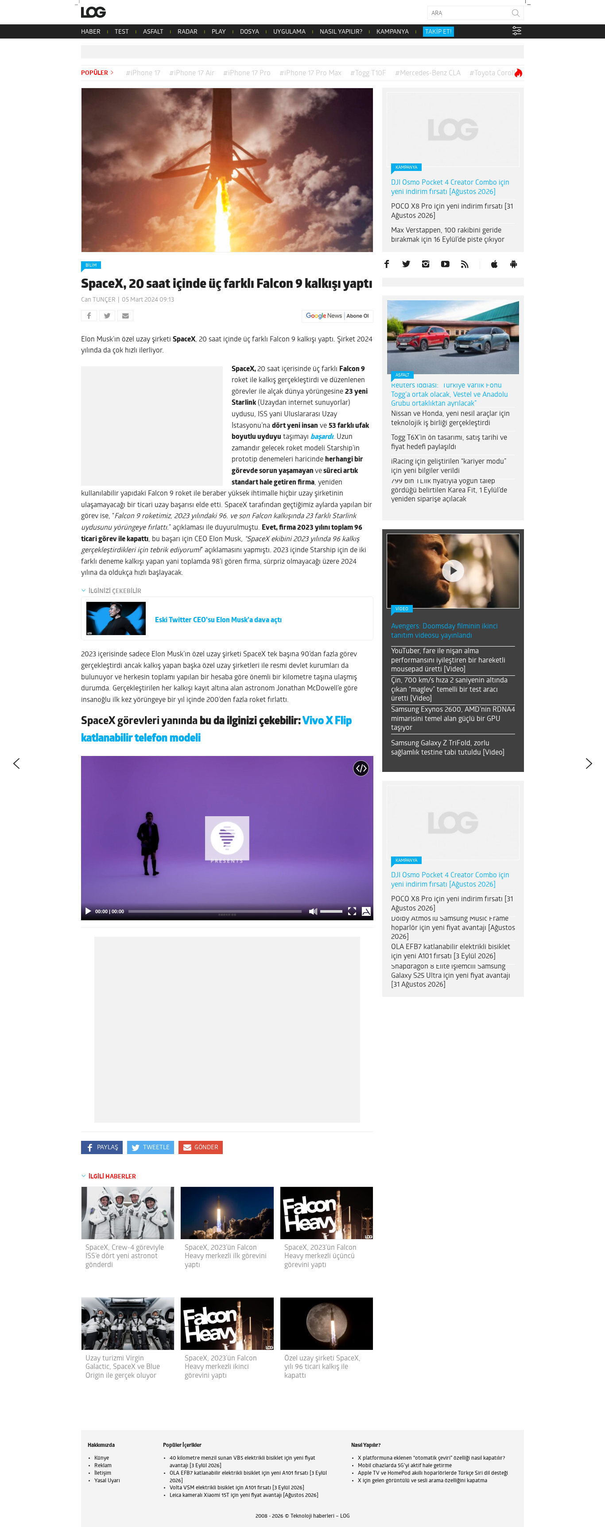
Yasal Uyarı (107, 1481)
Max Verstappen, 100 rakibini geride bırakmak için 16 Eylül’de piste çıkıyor (447, 235)
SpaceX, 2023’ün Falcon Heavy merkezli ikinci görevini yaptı (221, 1367)
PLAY (219, 32)
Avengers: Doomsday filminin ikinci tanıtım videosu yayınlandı (444, 631)
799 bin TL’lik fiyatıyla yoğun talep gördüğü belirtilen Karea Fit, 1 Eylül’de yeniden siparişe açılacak (449, 491)
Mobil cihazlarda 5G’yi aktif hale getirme (405, 1466)
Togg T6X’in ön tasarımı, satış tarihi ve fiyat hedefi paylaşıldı (449, 442)
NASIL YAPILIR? (341, 32)
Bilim (91, 265)
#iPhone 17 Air (191, 73)
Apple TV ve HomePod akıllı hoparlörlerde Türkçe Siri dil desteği (433, 1473)
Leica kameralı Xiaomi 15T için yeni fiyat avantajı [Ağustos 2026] (244, 1495)
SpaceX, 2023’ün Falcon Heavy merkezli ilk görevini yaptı (226, 1256)
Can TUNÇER (98, 300)
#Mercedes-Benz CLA (428, 73)
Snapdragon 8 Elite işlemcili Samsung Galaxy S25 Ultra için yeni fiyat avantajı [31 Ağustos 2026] (450, 976)
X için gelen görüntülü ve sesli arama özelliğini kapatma (422, 1481)
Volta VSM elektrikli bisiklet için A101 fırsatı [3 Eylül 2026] (237, 1488)
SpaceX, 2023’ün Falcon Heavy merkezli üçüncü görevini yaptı (320, 1256)
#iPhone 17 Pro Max (310, 73)
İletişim (102, 1473)
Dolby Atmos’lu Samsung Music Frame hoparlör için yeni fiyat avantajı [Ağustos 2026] (453, 928)
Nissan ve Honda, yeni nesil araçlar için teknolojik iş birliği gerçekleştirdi (450, 419)
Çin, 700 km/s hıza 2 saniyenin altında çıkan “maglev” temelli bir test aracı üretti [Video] (449, 690)
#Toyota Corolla (494, 73)
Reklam (103, 1466)
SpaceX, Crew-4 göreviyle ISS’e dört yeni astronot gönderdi (124, 1256)
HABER (91, 32)
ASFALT (153, 32)
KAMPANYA (392, 32)
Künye (101, 1458)
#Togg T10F (368, 73)
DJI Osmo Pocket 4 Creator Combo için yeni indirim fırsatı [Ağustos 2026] (450, 187)
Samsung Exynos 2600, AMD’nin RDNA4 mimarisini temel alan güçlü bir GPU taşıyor (453, 719)
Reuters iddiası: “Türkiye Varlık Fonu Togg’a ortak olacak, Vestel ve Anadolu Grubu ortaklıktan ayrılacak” (449, 395)
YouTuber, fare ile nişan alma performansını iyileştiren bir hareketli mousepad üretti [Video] (448, 661)
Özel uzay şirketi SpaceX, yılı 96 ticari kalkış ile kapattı (322, 1367)
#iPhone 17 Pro (247, 73)
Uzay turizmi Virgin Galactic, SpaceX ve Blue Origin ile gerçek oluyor (122, 1367)
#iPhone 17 (143, 73)
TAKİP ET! (438, 32)
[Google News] (337, 316)
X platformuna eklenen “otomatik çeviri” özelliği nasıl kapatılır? (431, 1458)
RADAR (188, 32)
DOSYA (249, 32)
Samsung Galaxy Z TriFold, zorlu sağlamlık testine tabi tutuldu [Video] (447, 748)
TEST (122, 32)
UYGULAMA (289, 32)
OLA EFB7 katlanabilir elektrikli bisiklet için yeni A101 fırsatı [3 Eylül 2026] (450, 952)
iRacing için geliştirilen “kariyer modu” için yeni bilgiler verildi (448, 466)
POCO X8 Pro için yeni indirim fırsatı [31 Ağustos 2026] (452, 211)
